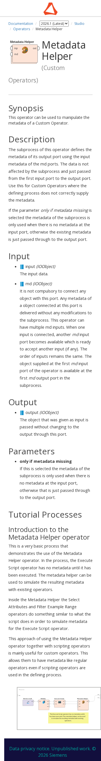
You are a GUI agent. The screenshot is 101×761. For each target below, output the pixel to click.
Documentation (20, 23)
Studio (79, 23)
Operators (21, 29)
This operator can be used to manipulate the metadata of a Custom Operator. (48, 114)
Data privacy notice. (29, 748)
